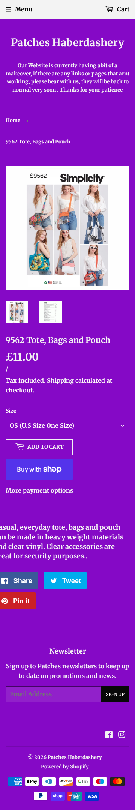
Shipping (60, 380)
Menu (23, 9)
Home (13, 120)
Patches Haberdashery (67, 42)
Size (11, 410)
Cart (122, 9)
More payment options (39, 490)
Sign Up (115, 694)
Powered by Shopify (65, 766)
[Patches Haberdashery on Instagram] (122, 735)
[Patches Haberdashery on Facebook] (109, 735)
